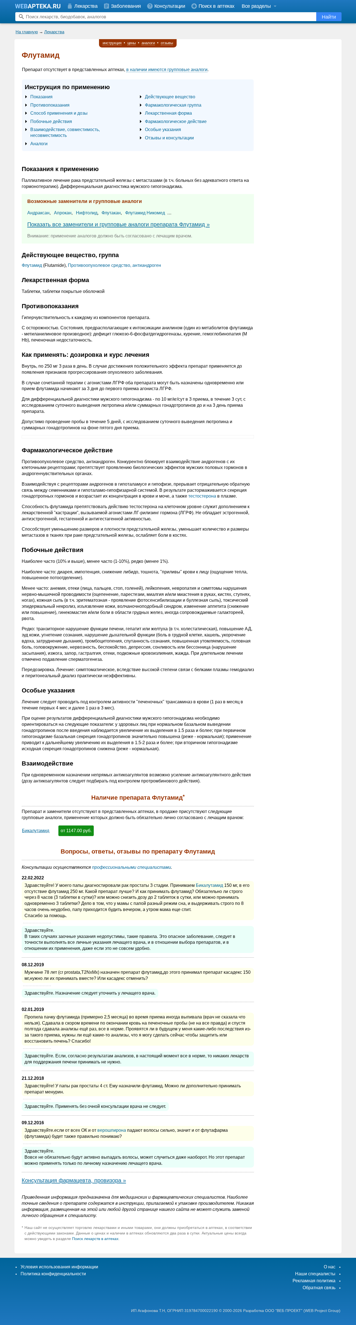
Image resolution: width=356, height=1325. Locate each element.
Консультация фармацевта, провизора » (74, 1180)
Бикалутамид (35, 830)
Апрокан (62, 212)
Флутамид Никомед (145, 212)
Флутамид (32, 265)
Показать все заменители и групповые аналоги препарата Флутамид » (118, 224)
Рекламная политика (314, 1280)
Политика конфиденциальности (53, 1273)
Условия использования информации (59, 1266)
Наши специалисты (315, 1273)
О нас (329, 1266)
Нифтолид (86, 212)
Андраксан (38, 212)
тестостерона (202, 496)
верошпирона (111, 1130)
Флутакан (111, 212)
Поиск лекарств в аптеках (95, 1238)
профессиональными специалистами (131, 867)
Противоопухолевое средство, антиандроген (114, 265)
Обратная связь (319, 1287)
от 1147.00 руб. (76, 830)
